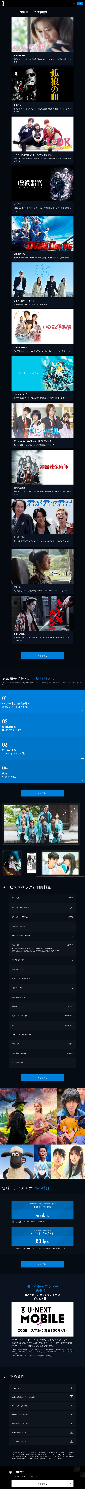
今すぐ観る (42, 655)
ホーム (11, 1476)
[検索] (74, 3)
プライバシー (24, 1476)
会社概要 (17, 1476)
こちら (43, 951)
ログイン (80, 3)
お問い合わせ (33, 1476)
